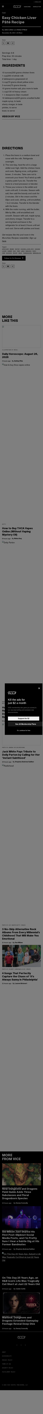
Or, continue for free (23, 730)
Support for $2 (23, 718)
